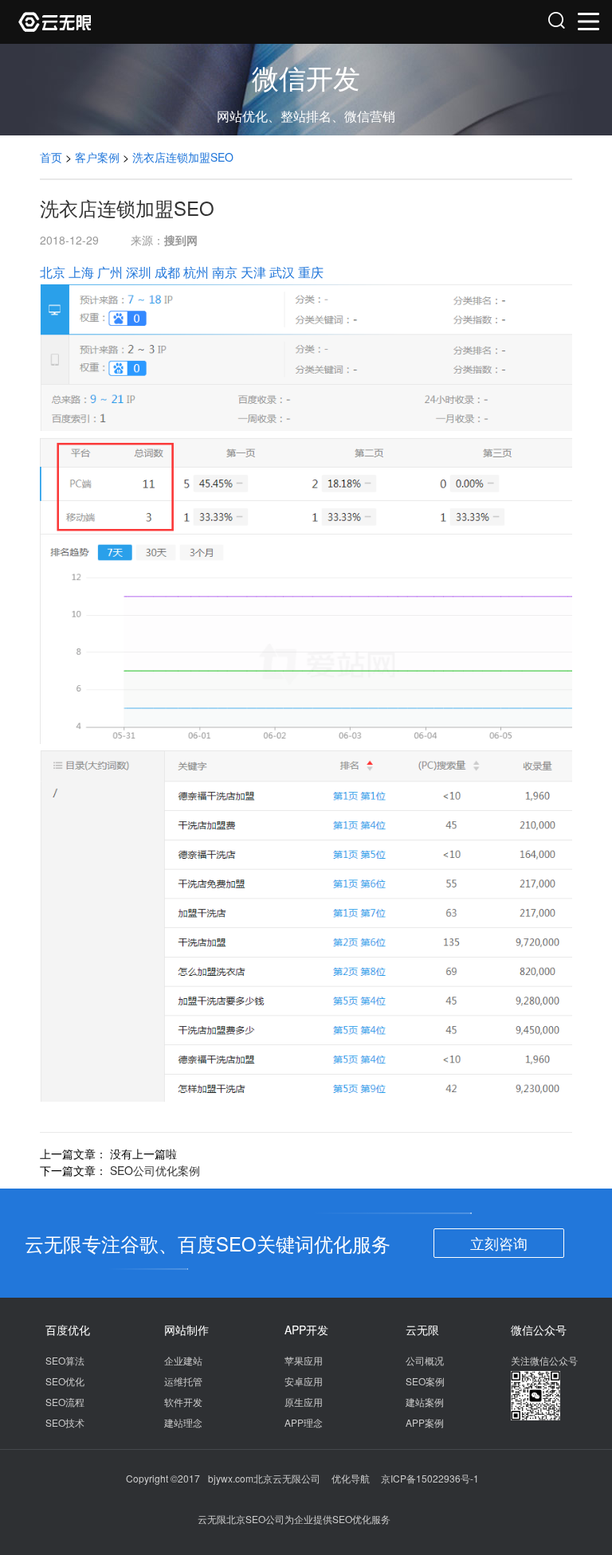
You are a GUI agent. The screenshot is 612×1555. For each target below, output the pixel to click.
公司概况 (425, 1360)
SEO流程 (64, 1401)
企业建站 (183, 1360)
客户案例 (97, 157)
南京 (224, 272)
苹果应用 (303, 1360)
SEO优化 (64, 1381)
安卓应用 (303, 1381)
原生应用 (303, 1401)
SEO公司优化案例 (155, 1170)
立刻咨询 (499, 1242)
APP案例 (425, 1422)
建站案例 (425, 1401)
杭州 (196, 272)
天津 (253, 272)
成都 (167, 272)
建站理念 (183, 1422)
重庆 (311, 272)
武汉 (282, 272)
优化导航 (351, 1478)
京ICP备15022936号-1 (430, 1478)
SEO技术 (64, 1422)
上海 (81, 272)
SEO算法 (64, 1360)
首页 (51, 157)
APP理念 (303, 1422)
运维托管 (183, 1381)
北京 (52, 272)
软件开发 (183, 1401)
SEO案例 (425, 1381)
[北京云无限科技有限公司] (163, 22)
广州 (110, 272)
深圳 (138, 272)
